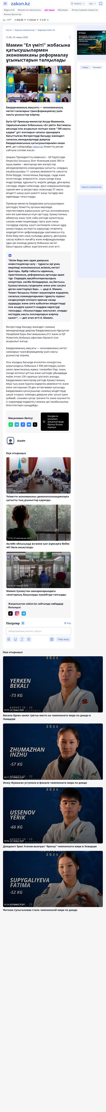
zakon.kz (38, 146)
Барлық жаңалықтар (25, 30)
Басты (9, 30)
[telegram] (16, 424)
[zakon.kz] (20, 3)
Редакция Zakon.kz (46, 30)
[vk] (28, 424)
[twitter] (35, 424)
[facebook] (22, 424)
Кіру (69, 623)
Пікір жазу (63, 639)
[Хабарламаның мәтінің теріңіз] (38, 631)
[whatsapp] (10, 424)
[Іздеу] (100, 3)
